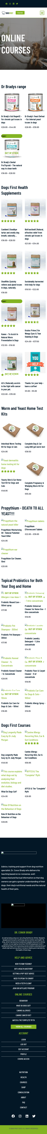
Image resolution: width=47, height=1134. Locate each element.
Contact (23, 1107)
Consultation (23, 1092)
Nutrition (23, 1072)
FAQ (23, 1102)
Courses (23, 1082)
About (23, 1097)
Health (24, 1077)
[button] (42, 13)
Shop (23, 1087)
